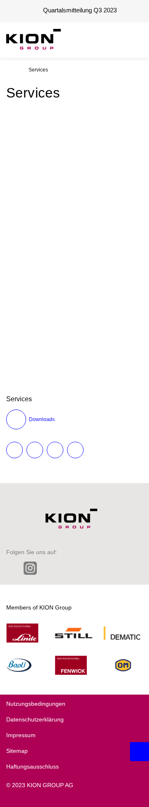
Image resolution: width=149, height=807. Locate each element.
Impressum (21, 735)
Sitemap (17, 750)
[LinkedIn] (11, 568)
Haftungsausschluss (32, 766)
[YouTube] (118, 568)
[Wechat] (84, 568)
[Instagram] (30, 569)
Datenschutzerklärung (35, 719)
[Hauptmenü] (134, 39)
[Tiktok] (101, 568)
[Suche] (114, 39)
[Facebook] (66, 568)
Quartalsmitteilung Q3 (80, 10)
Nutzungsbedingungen (35, 703)
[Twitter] (49, 568)
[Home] (8, 69)
